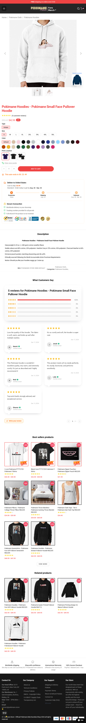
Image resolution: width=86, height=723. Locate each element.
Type (3, 124)
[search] (78, 8)
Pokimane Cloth (15, 17)
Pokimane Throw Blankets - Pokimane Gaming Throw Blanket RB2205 (42, 510)
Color (4, 138)
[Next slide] (80, 53)
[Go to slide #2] (48, 92)
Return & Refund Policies (53, 694)
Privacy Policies (29, 691)
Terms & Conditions (30, 688)
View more (43, 564)
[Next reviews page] (79, 421)
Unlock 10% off (4, 713)
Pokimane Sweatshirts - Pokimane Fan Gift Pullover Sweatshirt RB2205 (16, 550)
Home (4, 17)
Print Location (7, 151)
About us (27, 685)
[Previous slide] (5, 53)
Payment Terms (50, 691)
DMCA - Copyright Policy (32, 694)
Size (3, 131)
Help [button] (82, 720)
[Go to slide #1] (37, 92)
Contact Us (49, 697)
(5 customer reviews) (19, 116)
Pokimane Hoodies (31, 17)
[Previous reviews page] (69, 421)
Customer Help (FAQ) (52, 700)
